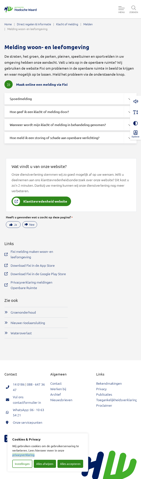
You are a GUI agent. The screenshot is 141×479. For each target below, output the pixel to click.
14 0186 (19, 384)
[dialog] (47, 452)
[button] (135, 101)
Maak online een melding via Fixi (42, 84)
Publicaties (104, 394)
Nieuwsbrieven (61, 400)
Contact (56, 383)
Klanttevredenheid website (45, 201)
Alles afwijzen (44, 463)
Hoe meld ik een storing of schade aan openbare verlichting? (54, 138)
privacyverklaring (23, 454)
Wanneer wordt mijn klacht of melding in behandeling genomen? (58, 125)
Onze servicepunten (27, 422)
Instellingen (22, 463)
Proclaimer (104, 405)
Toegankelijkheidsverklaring (116, 400)
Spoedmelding (21, 99)
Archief (55, 394)
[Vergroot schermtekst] (135, 112)
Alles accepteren (70, 463)
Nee (32, 224)
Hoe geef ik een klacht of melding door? (39, 112)
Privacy (101, 389)
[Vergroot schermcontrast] (135, 123)
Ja (15, 224)
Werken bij (58, 389)
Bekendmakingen (109, 383)
